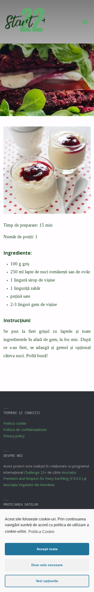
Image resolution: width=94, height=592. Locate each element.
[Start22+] (24, 22)
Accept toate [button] (47, 549)
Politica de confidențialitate (25, 429)
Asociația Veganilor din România (28, 484)
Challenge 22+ (35, 472)
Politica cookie (14, 423)
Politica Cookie (41, 532)
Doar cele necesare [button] (47, 565)
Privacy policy (14, 436)
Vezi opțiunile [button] (47, 581)
